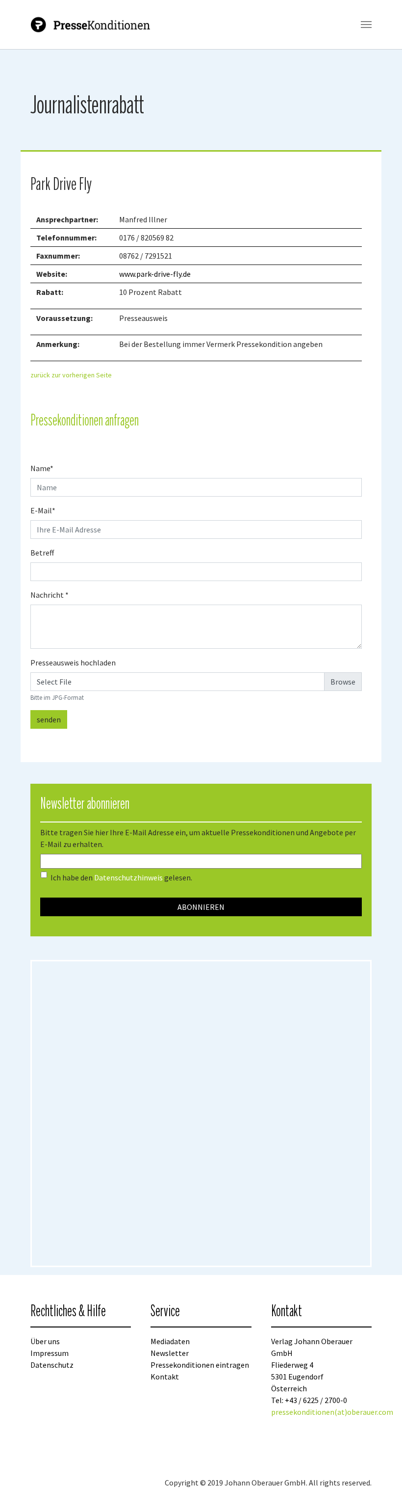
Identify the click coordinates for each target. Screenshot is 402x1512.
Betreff (42, 552)
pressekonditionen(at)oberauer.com (332, 1412)
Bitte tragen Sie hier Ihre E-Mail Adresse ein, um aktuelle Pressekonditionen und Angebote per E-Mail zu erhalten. (198, 838)
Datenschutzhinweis (128, 877)
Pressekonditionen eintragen (200, 1365)
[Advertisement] (110, 1113)
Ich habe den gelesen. (121, 877)
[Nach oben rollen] (380, 1490)
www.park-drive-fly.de (155, 274)
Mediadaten (170, 1341)
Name (41, 468)
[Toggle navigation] (366, 24)
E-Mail (42, 510)
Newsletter (170, 1353)
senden (49, 719)
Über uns (45, 1341)
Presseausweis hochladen (73, 662)
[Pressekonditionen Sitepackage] (91, 24)
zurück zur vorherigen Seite (71, 375)
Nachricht (49, 595)
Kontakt (165, 1376)
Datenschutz (52, 1365)
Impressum (49, 1353)
